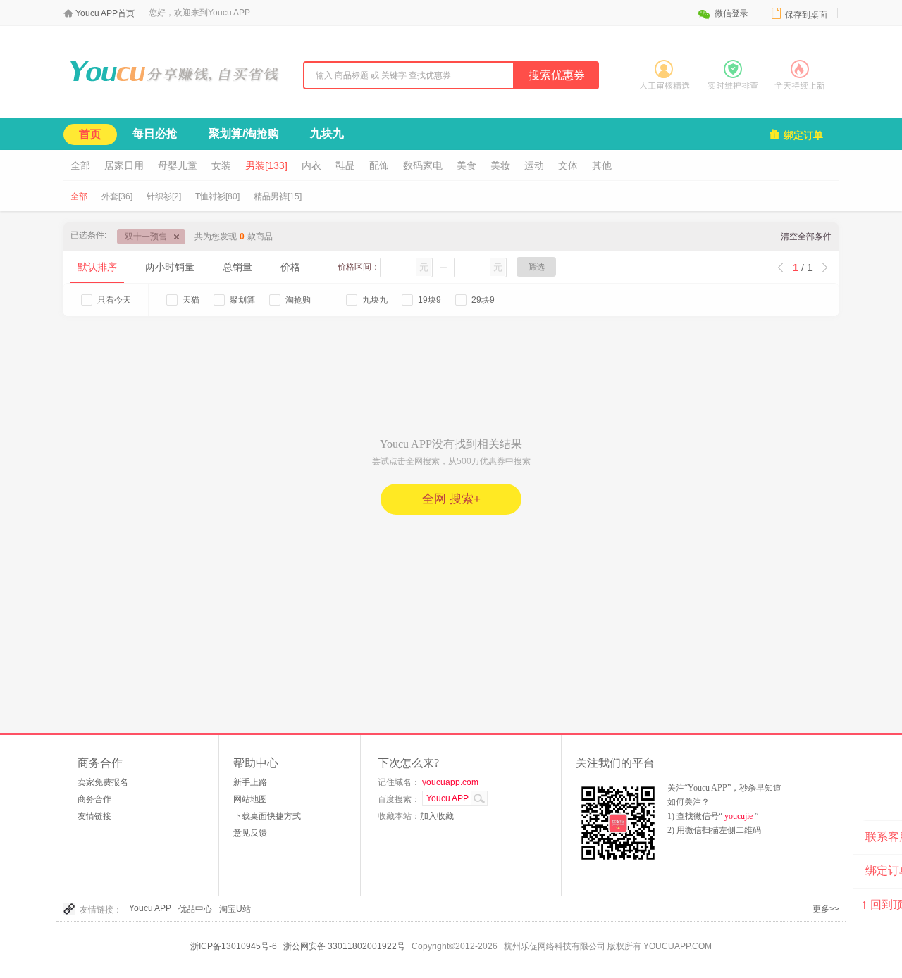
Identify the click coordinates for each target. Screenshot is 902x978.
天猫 (191, 300)
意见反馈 (250, 833)
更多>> (826, 909)
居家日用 (124, 165)
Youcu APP (150, 908)
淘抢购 (298, 300)
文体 (568, 165)
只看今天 (114, 300)
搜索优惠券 (557, 75)
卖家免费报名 (103, 782)
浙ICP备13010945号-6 (233, 946)
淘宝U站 (235, 909)
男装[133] (266, 165)
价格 (290, 266)
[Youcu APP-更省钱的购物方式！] (172, 91)
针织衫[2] (164, 196)
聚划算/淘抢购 (244, 133)
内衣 (311, 165)
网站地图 (250, 799)
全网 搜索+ (451, 499)
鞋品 (345, 165)
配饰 (379, 165)
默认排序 (97, 266)
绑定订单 (795, 134)
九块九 (327, 133)
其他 (602, 165)
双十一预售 (146, 237)
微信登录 (722, 13)
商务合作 (94, 799)
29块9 (483, 300)
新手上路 (250, 782)
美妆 (500, 165)
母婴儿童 (177, 165)
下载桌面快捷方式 (267, 816)
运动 (534, 165)
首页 (90, 134)
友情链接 (94, 816)
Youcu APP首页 (105, 13)
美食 (466, 165)
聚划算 (242, 300)
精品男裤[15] (278, 196)
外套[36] (116, 196)
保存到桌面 (798, 14)
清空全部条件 (806, 237)
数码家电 (423, 165)
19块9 (429, 300)
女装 (221, 165)
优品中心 (195, 909)
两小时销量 (169, 266)
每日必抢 (155, 133)
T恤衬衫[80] (217, 196)
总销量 (237, 266)
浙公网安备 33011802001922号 (344, 946)
